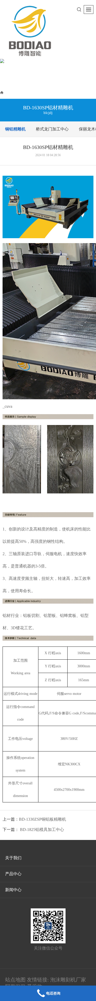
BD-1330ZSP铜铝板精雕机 (42, 819)
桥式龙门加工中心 (52, 129)
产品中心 (27, 92)
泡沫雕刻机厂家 (68, 979)
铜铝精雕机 (51, 92)
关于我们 (13, 858)
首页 (9, 92)
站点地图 (15, 979)
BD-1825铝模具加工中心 (42, 829)
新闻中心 (13, 890)
